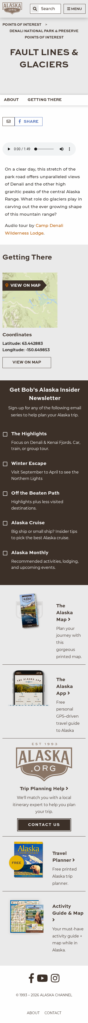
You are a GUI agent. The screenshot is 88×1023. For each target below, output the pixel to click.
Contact (52, 1013)
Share (30, 122)
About (11, 100)
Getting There (45, 100)
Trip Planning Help (43, 788)
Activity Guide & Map (68, 910)
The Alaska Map (64, 613)
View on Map (26, 362)
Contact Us (44, 825)
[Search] (35, 8)
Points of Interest (21, 24)
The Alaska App (64, 686)
